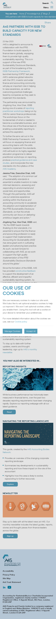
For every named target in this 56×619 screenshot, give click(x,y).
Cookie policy (21, 321)
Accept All (30, 331)
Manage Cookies (12, 331)
